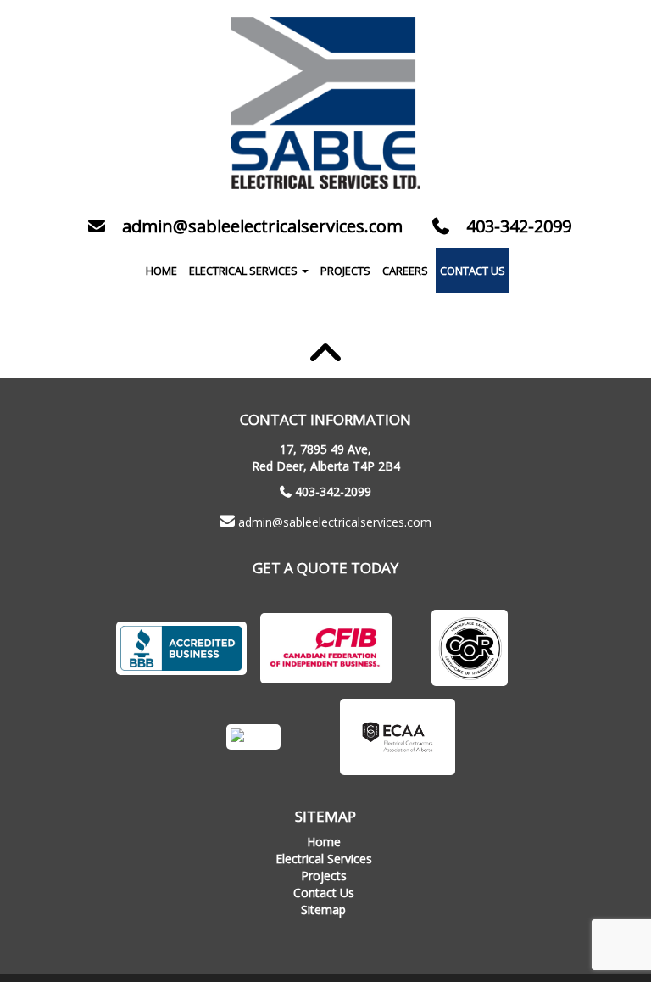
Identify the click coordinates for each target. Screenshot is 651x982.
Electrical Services (244, 270)
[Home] (325, 103)
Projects (345, 270)
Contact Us (472, 270)
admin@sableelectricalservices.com (334, 522)
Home (161, 270)
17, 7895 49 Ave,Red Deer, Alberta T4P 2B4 (326, 457)
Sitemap (323, 909)
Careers (405, 270)
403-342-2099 (333, 491)
